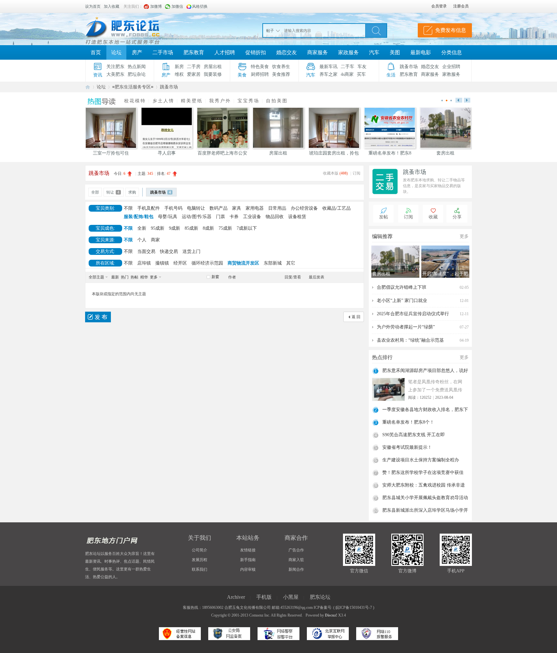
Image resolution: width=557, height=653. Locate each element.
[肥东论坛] (130, 29)
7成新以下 (247, 228)
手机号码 (173, 208)
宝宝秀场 (248, 100)
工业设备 (252, 216)
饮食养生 (281, 66)
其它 (290, 263)
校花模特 (135, 100)
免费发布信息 (450, 30)
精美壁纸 (192, 100)
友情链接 (248, 550)
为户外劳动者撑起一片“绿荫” (406, 327)
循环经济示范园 (207, 263)
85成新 (191, 228)
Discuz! (331, 615)
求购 (132, 192)
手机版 (264, 597)
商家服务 (317, 52)
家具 (236, 208)
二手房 (193, 66)
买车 (361, 74)
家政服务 (348, 52)
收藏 (433, 217)
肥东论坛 (87, 87)
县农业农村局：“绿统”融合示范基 (410, 340)
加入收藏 (111, 6)
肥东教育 (193, 52)
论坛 (116, 52)
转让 (112, 192)
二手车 (347, 66)
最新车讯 (328, 66)
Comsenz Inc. (259, 615)
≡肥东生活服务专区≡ (132, 87)
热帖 (134, 277)
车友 (361, 66)
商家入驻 (296, 560)
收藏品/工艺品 (336, 208)
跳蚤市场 (409, 66)
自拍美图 (277, 100)
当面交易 (146, 251)
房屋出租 (213, 66)
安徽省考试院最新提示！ (407, 447)
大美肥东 (115, 74)
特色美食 (260, 66)
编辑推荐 (382, 236)
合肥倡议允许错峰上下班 (401, 287)
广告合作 (296, 550)
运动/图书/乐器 (196, 216)
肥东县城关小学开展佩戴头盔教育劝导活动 (425, 497)
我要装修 (213, 74)
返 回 (356, 317)
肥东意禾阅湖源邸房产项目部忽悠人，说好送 (425, 371)
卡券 (234, 216)
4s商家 (347, 74)
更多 (154, 277)
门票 (220, 216)
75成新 (225, 228)
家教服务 (451, 74)
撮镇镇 (162, 263)
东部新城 (273, 263)
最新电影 (420, 52)
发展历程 (199, 560)
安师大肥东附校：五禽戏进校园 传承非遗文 (423, 486)
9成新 (174, 228)
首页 (96, 52)
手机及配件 (148, 208)
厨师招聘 (260, 74)
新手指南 (248, 560)
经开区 (180, 263)
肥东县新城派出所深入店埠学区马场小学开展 (425, 511)
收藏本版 (335, 173)
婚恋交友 (286, 52)
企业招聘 (451, 66)
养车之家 (328, 74)
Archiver (236, 597)
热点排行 (382, 357)
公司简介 (199, 550)
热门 (125, 277)
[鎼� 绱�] (376, 30)
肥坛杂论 (137, 74)
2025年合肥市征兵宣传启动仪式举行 (413, 313)
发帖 (383, 217)
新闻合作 (296, 569)
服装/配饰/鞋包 (138, 216)
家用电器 (255, 208)
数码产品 (219, 208)
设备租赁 (297, 216)
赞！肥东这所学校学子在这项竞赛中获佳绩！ (423, 473)
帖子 (270, 30)
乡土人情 (163, 100)
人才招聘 (224, 52)
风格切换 (200, 6)
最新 (115, 277)
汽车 (374, 52)
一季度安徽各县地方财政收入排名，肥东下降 (425, 410)
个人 (141, 239)
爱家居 (193, 74)
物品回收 (275, 216)
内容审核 (248, 569)
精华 (144, 277)
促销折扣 (255, 52)
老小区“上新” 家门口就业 (402, 300)
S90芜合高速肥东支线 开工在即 (413, 434)
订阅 (356, 173)
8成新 (208, 228)
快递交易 (169, 251)
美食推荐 (281, 74)
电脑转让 (196, 208)
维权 (179, 74)
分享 (457, 217)
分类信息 (451, 52)
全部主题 (96, 277)
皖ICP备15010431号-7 (354, 607)
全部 (95, 192)
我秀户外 (220, 100)
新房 (179, 66)
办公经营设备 (304, 208)
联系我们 (199, 569)
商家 (155, 239)
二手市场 (162, 52)
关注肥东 (115, 66)
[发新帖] (98, 317)
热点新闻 (137, 66)
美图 (395, 52)
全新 (141, 228)
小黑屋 (290, 597)
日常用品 (277, 208)
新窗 (215, 277)
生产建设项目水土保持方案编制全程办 (420, 459)
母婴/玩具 (167, 216)
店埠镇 (144, 263)
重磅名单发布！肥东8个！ (408, 422)
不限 (128, 208)
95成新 (157, 228)
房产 (137, 52)
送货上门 (191, 251)
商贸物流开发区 (243, 263)
